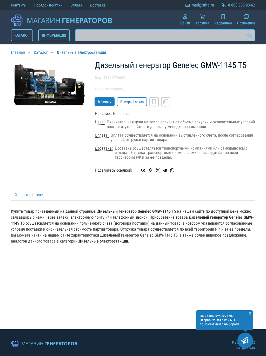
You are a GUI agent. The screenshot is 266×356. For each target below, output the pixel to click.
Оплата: (102, 135)
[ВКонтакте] (143, 170)
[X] (158, 170)
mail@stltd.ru (203, 5)
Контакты (18, 5)
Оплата (76, 5)
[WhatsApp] (172, 170)
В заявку (104, 102)
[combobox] (165, 35)
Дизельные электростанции (81, 52)
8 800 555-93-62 (241, 5)
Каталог (22, 35)
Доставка (97, 5)
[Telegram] (165, 170)
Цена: (100, 122)
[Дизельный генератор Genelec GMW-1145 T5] (49, 84)
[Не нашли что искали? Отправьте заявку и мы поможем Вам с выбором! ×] (245, 340)
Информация (54, 35)
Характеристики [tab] (29, 194)
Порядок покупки (48, 5)
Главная (18, 52)
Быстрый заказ (132, 102)
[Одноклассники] (150, 170)
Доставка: (104, 148)
